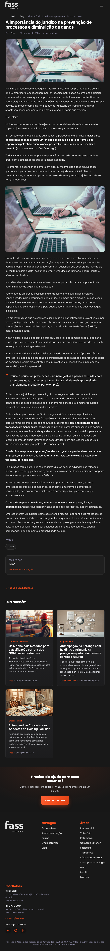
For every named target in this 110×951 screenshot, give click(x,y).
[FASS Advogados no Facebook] (23, 930)
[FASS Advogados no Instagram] (15, 930)
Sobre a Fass (49, 828)
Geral (11, 546)
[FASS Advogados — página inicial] (11, 5)
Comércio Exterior (18, 641)
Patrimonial (86, 838)
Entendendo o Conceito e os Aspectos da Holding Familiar (29, 727)
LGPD (83, 867)
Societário (86, 847)
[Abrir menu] (101, 5)
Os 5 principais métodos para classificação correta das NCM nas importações (29, 649)
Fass (13, 33)
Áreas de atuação (52, 833)
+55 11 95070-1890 (14, 912)
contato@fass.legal (14, 918)
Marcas (84, 877)
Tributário (85, 833)
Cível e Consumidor (91, 857)
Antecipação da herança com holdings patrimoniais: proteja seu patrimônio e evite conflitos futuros (80, 651)
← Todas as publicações (19, 587)
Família (84, 872)
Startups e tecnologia (92, 862)
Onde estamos (50, 843)
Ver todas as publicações (21, 569)
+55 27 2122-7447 (14, 900)
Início (13, 16)
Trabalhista (86, 852)
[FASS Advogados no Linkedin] (8, 930)
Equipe (45, 838)
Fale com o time (55, 800)
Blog (22, 16)
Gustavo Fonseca (68, 680)
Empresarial (66, 641)
